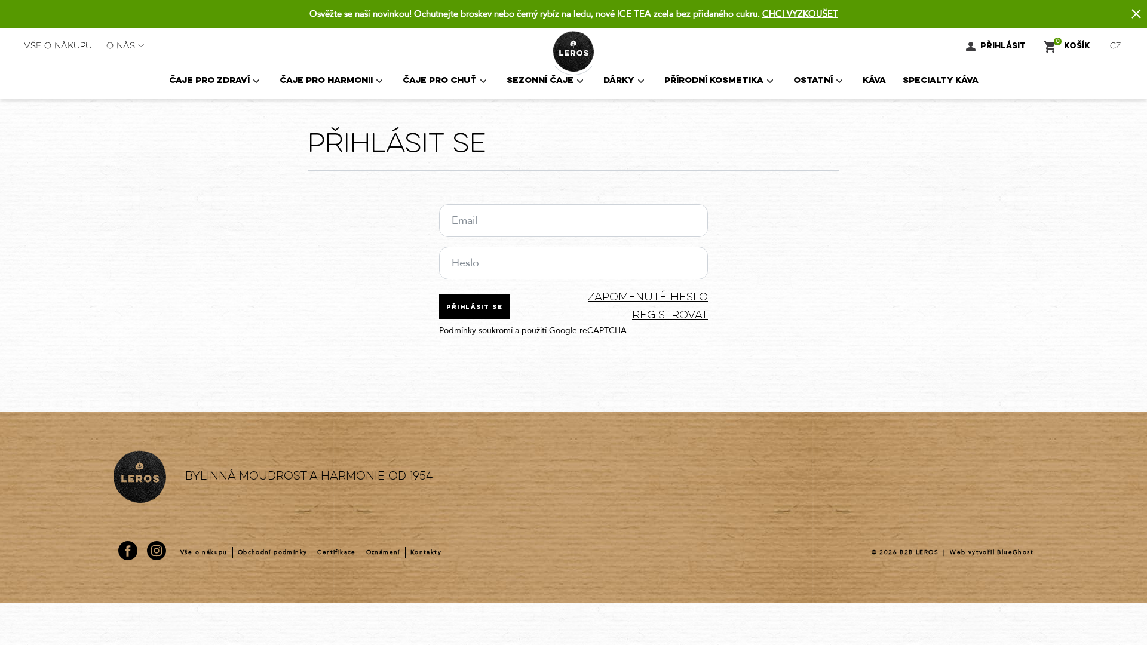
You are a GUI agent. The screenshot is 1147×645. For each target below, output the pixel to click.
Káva (874, 80)
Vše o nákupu (58, 46)
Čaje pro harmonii (326, 80)
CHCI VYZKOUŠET (800, 14)
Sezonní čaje (540, 80)
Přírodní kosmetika (713, 80)
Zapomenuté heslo (648, 297)
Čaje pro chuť (440, 80)
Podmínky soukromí (476, 330)
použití (534, 330)
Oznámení (383, 552)
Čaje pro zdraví (209, 80)
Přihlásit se (474, 307)
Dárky (618, 80)
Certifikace (336, 552)
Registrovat (670, 315)
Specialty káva (941, 80)
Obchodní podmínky (273, 552)
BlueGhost (1015, 552)
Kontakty (425, 552)
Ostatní (813, 80)
